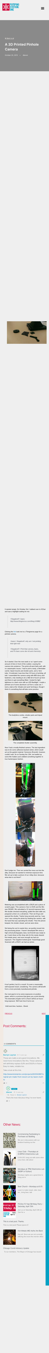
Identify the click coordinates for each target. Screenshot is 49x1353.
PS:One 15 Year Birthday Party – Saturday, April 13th (30, 1205)
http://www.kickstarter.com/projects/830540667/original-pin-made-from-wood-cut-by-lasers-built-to (23, 1077)
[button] (42, 8)
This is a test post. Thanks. (13, 1221)
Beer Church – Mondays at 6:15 (30, 1186)
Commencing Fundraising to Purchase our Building (29, 1135)
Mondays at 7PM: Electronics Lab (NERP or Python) (31, 1170)
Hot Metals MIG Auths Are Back (30, 1231)
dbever (9, 1092)
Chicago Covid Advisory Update (16, 1248)
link (15, 632)
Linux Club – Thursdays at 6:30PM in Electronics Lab (28, 1152)
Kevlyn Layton (9, 1055)
